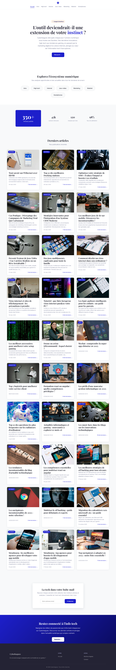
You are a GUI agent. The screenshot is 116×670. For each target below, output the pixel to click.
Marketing (66, 6)
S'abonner (70, 601)
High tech (44, 6)
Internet (51, 6)
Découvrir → (58, 55)
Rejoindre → (58, 639)
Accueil (32, 6)
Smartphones (82, 6)
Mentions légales (88, 656)
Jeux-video (58, 6)
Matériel (73, 6)
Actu (38, 6)
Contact (86, 659)
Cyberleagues (15, 654)
